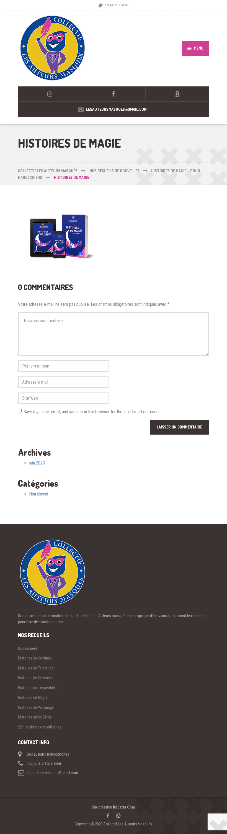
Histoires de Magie (32, 697)
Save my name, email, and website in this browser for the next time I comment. (92, 411)
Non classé (38, 494)
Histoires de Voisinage (36, 707)
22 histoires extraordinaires (39, 727)
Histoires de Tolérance (35, 668)
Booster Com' (124, 807)
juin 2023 (37, 463)
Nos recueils (28, 648)
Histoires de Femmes (35, 678)
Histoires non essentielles (39, 688)
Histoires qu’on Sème (35, 717)
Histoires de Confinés (35, 658)
